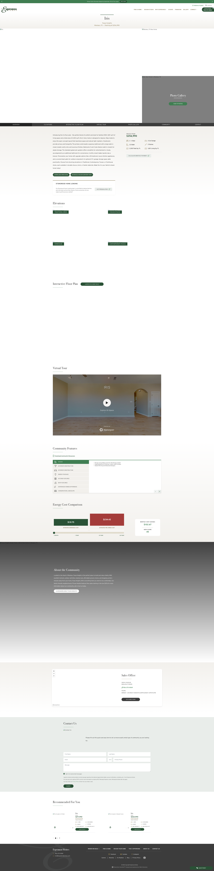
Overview (16, 125)
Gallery (186, 9)
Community (166, 125)
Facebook (113, 854)
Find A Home (107, 849)
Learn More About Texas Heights (66, 591)
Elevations (48, 125)
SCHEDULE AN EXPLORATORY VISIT (82, 175)
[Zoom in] (54, 671)
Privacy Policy (76, 781)
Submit (68, 786)
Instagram (136, 854)
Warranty (111, 858)
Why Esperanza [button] (160, 9)
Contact (198, 125)
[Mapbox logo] (56, 705)
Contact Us (156, 849)
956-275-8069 (128, 687)
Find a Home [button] (138, 9)
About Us (146, 849)
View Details (82, 829)
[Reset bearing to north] (54, 676)
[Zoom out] (54, 673)
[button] (70, 828)
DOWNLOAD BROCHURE (61, 175)
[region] (84, 687)
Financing (178, 9)
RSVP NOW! (123, 1)
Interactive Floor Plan (74, 125)
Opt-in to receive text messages (73, 774)
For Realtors (120, 858)
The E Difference (134, 849)
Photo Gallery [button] (133, 125)
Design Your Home (120, 849)
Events (170, 9)
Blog (128, 858)
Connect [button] (193, 9)
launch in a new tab (91, 284)
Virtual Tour (101, 125)
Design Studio (149, 9)
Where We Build (93, 849)
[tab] (71, 462)
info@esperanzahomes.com (62, 856)
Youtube (124, 854)
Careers (104, 858)
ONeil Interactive (143, 867)
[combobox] (209, 6)
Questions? (202, 868)
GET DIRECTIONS (131, 699)
